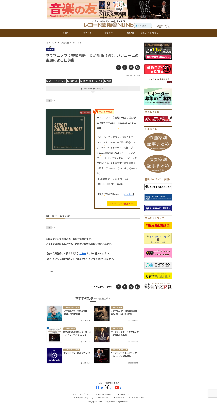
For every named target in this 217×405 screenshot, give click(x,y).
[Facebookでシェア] (124, 67)
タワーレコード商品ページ (122, 203)
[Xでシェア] (118, 67)
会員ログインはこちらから (164, 26)
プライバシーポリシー (81, 394)
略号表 (122, 394)
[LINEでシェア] (131, 67)
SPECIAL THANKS (105, 394)
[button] (136, 25)
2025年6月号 (73, 81)
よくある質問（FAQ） (81, 397)
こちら (127, 194)
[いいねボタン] (49, 100)
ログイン (52, 272)
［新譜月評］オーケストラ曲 (92, 81)
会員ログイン (121, 397)
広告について (139, 397)
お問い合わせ (102, 397)
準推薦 (108, 81)
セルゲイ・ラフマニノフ (57, 81)
